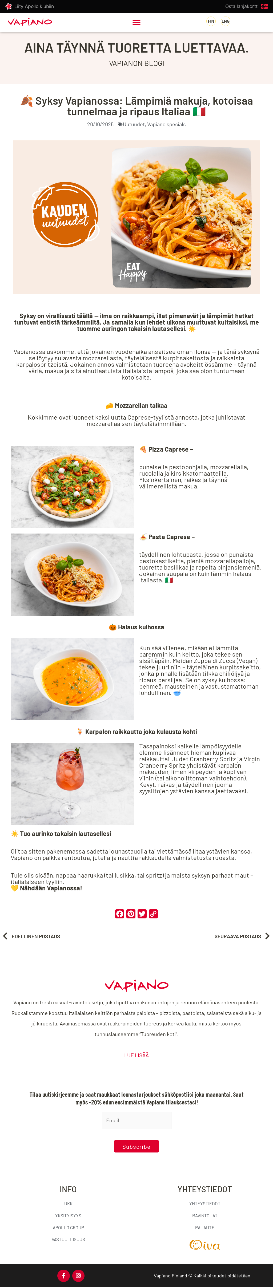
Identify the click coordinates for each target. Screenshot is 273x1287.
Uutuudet (134, 124)
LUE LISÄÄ (136, 1055)
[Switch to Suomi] (211, 21)
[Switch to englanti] (225, 21)
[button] (136, 22)
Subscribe (136, 1146)
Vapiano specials (166, 124)
